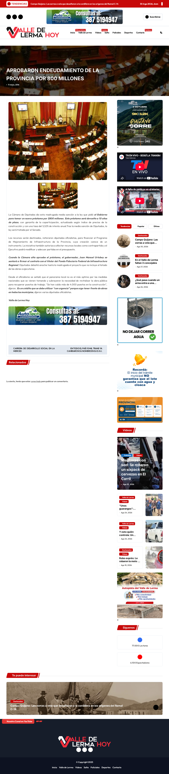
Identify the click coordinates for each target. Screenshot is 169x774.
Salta (107, 32)
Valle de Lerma (85, 32)
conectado (36, 381)
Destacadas (142, 235)
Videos (99, 31)
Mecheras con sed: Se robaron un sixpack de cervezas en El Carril (134, 469)
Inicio (73, 31)
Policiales (116, 32)
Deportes (128, 32)
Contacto (141, 31)
